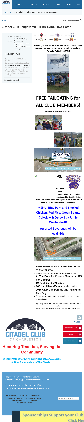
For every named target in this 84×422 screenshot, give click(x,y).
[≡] (78, 4)
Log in (79, 317)
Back (5, 21)
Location (9, 41)
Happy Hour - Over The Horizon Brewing (22, 377)
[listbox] (72, 20)
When (10, 36)
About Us (7, 12)
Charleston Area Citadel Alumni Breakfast (23, 385)
